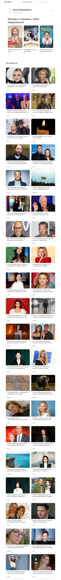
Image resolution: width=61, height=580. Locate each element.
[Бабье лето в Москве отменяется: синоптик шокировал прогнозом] (43, 310)
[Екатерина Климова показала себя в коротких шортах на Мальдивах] (18, 566)
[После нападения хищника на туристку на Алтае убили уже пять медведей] (43, 387)
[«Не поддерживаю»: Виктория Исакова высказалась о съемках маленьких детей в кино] (43, 541)
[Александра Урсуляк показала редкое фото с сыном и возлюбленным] (43, 464)
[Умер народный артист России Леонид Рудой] (43, 131)
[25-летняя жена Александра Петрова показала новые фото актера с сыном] (43, 336)
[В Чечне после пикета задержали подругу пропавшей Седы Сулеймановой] (18, 541)
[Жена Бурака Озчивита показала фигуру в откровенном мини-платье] (18, 336)
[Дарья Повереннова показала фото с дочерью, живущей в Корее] (18, 489)
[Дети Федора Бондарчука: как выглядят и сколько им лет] (18, 233)
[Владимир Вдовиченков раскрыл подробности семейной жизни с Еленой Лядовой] (43, 156)
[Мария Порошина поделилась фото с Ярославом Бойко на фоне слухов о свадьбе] (18, 105)
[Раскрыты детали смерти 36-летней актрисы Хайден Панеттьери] (43, 259)
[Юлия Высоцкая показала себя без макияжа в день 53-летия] (43, 413)
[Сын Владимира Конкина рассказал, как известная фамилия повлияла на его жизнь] (43, 208)
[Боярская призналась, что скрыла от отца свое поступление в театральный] (18, 361)
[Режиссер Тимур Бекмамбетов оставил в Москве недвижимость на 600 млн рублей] (18, 156)
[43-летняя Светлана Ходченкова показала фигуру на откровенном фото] (43, 566)
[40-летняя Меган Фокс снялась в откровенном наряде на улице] (18, 259)
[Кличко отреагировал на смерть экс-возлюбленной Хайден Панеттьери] (18, 438)
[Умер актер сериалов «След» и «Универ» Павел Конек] (43, 515)
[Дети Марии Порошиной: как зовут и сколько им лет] (43, 80)
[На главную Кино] (8, 2)
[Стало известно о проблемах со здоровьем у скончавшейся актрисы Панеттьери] (18, 80)
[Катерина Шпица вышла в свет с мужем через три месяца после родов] (18, 284)
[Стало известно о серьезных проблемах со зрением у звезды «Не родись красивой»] (43, 284)
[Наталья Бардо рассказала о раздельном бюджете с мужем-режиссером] (43, 489)
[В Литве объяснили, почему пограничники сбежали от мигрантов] (43, 182)
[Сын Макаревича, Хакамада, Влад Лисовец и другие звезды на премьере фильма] (43, 438)
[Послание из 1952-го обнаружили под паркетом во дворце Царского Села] (18, 387)
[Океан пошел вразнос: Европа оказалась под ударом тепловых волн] (18, 464)
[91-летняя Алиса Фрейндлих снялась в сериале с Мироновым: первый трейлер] (43, 105)
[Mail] (5, 2)
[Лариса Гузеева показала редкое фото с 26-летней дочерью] (18, 208)
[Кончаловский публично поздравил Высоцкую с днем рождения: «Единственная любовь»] (18, 515)
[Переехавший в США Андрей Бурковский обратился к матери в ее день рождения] (18, 182)
